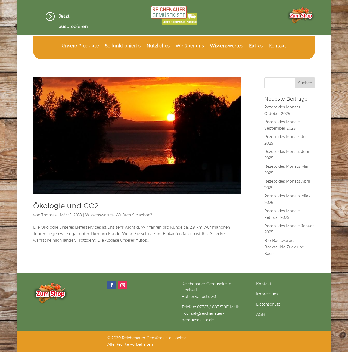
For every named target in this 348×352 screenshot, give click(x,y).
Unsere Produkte (80, 46)
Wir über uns (190, 46)
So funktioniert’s (123, 46)
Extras (256, 46)
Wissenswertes (226, 46)
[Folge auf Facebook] (111, 285)
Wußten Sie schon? (134, 215)
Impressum (267, 293)
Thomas (49, 215)
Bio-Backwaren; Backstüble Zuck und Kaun (284, 247)
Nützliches (158, 46)
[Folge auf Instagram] (122, 285)
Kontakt (277, 46)
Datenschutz (268, 304)
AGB (260, 314)
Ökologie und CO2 (66, 205)
